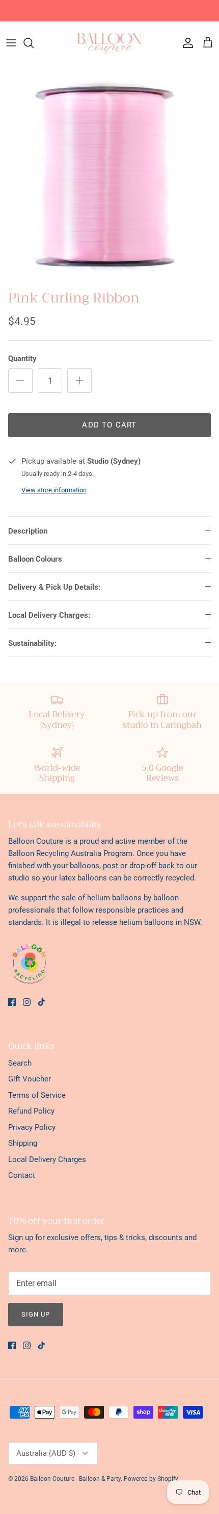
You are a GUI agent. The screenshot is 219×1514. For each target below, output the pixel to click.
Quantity (22, 358)
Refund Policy (31, 1111)
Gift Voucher (29, 1078)
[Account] (185, 43)
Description (27, 531)
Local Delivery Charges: (49, 615)
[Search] (33, 43)
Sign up (35, 1314)
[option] (109, 175)
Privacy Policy (32, 1127)
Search (20, 1063)
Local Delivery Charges (47, 1159)
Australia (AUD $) (45, 1453)
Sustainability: (32, 643)
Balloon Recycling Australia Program (70, 853)
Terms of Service (37, 1095)
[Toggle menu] (11, 43)
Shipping (22, 1143)
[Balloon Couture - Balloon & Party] (109, 43)
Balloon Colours (35, 559)
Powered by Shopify (151, 1478)
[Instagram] (27, 1002)
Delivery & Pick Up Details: (54, 587)
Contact (21, 1175)
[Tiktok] (41, 1002)
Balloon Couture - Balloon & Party (75, 1478)
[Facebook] (12, 1002)
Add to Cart (109, 425)
